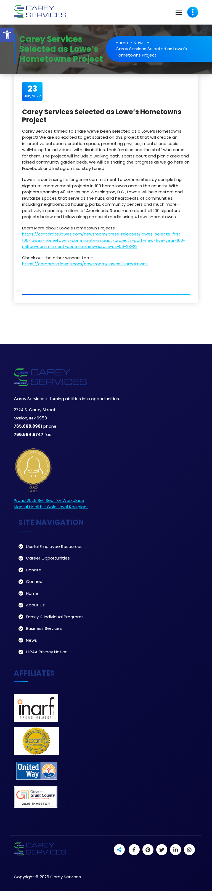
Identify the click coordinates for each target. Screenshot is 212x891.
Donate (33, 570)
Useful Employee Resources (54, 546)
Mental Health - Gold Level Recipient (51, 507)
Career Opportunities (48, 558)
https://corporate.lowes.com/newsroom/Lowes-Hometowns (85, 264)
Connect (35, 581)
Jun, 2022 (32, 91)
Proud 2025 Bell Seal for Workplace (49, 500)
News (139, 43)
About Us (35, 605)
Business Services (44, 628)
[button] (7, 35)
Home (122, 43)
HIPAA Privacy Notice (47, 652)
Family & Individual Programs (55, 617)
